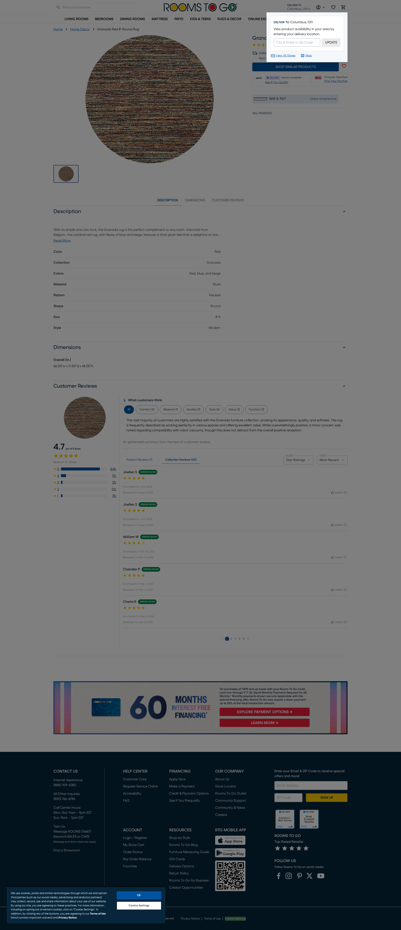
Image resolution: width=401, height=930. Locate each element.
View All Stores (285, 55)
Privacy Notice (67, 917)
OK (139, 895)
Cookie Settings (139, 905)
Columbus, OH (301, 22)
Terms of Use (98, 913)
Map (309, 55)
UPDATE (331, 42)
